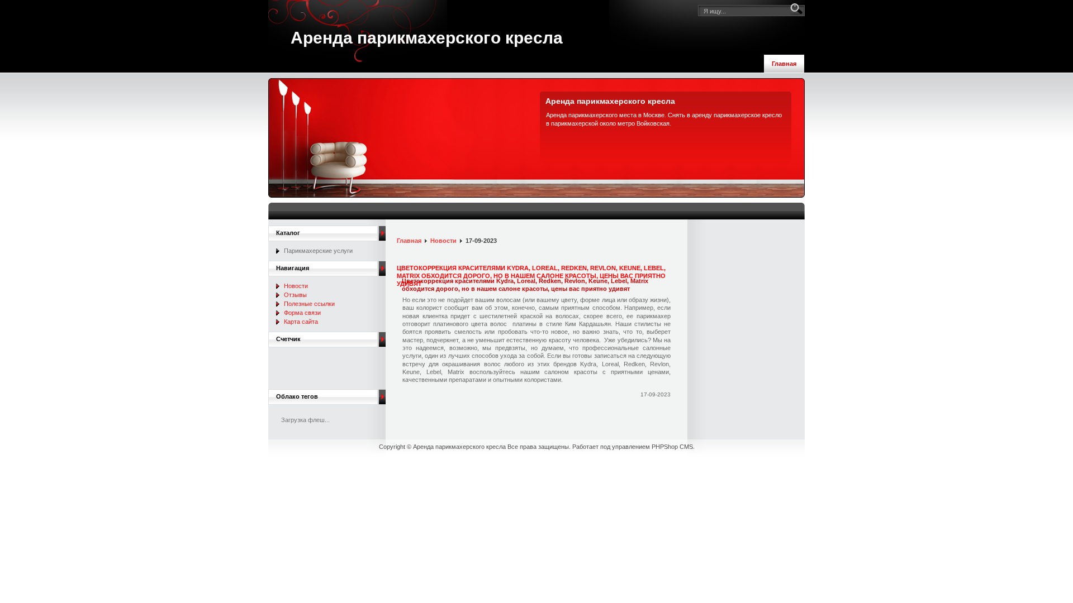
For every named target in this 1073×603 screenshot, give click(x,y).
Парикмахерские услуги (318, 250)
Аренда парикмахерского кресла (427, 37)
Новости (443, 240)
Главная (784, 63)
